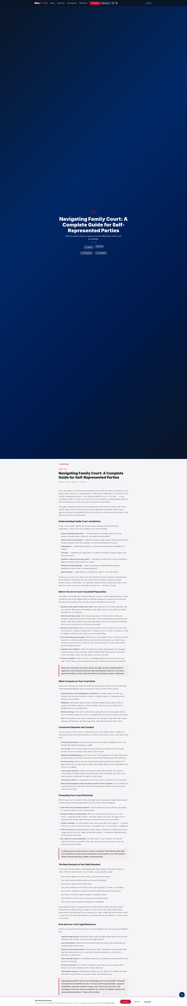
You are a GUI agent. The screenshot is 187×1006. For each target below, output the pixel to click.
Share (90, 247)
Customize (147, 1001)
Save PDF (102, 253)
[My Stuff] (116, 3)
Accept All (125, 1001)
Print (100, 246)
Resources (61, 3)
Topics (45, 3)
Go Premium (95, 3)
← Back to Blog (63, 464)
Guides (52, 3)
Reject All (137, 1001)
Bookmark (87, 253)
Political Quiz (83, 3)
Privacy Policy (110, 1003)
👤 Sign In (148, 3)
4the (38, 3)
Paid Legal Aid (72, 3)
